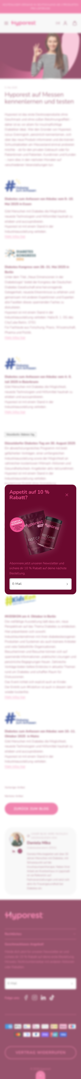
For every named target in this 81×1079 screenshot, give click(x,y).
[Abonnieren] (67, 584)
